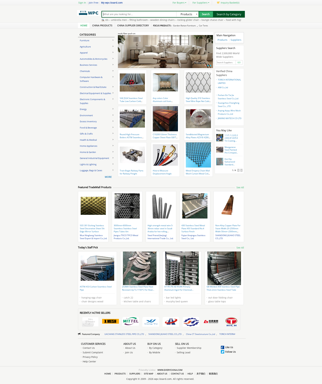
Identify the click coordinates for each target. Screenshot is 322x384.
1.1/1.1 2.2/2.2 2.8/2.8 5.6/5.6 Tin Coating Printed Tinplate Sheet (232, 138)
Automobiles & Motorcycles (93, 58)
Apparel (84, 52)
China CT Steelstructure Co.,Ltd (174, 334)
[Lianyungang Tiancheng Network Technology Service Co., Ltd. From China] (150, 322)
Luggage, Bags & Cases (91, 170)
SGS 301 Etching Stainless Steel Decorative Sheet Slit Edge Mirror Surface (92, 228)
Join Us (129, 352)
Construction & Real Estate (93, 87)
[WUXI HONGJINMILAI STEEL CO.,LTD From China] (90, 322)
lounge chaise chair (199, 19)
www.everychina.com (169, 369)
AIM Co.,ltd (223, 87)
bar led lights (173, 297)
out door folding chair (220, 297)
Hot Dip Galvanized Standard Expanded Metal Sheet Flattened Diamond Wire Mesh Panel (232, 162)
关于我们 (201, 373)
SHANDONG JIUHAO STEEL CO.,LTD (138, 334)
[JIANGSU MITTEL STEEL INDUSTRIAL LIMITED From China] (130, 322)
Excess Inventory (88, 121)
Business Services (88, 64)
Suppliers (236, 39)
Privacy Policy (90, 357)
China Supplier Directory (133, 25)
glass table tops (217, 301)
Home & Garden (88, 152)
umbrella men (106, 19)
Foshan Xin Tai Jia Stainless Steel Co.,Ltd (228, 97)
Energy (83, 109)
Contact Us (89, 347)
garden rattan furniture (184, 25)
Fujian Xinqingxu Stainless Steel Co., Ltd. (193, 237)
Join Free (93, 2)
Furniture (84, 40)
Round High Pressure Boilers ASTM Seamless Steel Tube (131, 137)
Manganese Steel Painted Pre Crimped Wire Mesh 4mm (231, 150)
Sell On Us (182, 343)
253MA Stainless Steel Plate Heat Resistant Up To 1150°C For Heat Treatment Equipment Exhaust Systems (137, 288)
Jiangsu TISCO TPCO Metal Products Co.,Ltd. (126, 237)
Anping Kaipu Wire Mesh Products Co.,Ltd (229, 112)
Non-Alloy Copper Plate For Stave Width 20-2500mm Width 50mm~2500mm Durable (227, 230)
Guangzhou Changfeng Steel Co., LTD (228, 104)
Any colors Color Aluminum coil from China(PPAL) (162, 101)
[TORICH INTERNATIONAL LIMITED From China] (231, 322)
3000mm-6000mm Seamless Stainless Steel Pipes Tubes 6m (125, 228)
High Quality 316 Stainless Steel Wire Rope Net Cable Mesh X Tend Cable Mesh (198, 101)
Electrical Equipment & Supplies (95, 93)
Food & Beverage (88, 127)
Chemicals (85, 71)
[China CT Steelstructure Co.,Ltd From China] (211, 322)
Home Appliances (88, 145)
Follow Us (230, 351)
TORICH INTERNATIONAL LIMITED (229, 81)
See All (240, 187)
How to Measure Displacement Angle (162, 172)
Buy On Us (154, 343)
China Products (102, 25)
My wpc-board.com (112, 2)
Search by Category (229, 14)
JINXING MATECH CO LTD (229, 118)
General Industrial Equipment (94, 158)
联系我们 (213, 373)
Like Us (229, 347)
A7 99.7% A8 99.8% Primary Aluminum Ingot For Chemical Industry (178, 288)
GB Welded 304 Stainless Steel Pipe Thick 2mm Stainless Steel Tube (223, 288)
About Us (129, 343)
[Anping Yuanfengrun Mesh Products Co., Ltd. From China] (110, 322)
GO (238, 62)
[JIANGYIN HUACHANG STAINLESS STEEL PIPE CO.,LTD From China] (171, 322)
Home (83, 25)
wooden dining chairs (149, 19)
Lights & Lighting (88, 164)
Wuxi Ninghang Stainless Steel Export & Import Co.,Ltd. (93, 237)
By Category (155, 347)
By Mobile (154, 352)
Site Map (148, 373)
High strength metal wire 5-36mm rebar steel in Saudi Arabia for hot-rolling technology (160, 230)
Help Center (89, 361)
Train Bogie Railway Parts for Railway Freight (131, 172)
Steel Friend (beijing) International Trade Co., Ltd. (160, 237)
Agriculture (85, 46)
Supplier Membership (189, 347)
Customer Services (93, 343)
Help (190, 373)
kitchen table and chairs (137, 301)
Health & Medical (88, 139)
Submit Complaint (93, 352)
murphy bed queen (177, 301)
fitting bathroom (125, 19)
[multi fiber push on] (165, 53)
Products (222, 39)
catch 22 (128, 297)
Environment (86, 115)
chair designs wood (92, 301)
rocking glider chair (174, 19)
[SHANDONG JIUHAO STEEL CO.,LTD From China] (191, 322)
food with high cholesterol (227, 19)
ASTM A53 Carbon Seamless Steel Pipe (96, 288)
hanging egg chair (92, 297)
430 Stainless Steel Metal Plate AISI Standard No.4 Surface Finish (193, 228)
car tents (203, 25)
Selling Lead (183, 352)
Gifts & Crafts (86, 133)
